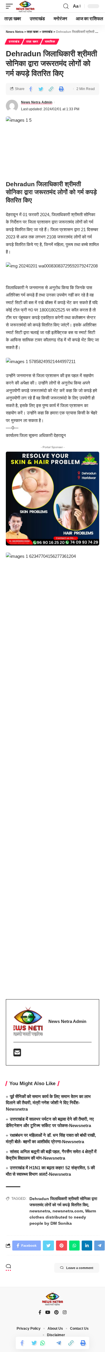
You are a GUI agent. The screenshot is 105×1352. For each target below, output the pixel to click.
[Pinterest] (56, 1313)
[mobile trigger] (11, 6)
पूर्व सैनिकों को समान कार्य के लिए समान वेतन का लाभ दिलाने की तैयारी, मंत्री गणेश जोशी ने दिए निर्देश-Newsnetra (48, 1103)
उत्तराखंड (14, 41)
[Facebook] (39, 1313)
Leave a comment (79, 1268)
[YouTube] (47, 1313)
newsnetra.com (67, 1211)
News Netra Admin (36, 102)
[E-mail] (17, 1054)
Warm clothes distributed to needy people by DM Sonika (62, 1217)
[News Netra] (25, 6)
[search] (66, 6)
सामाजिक (50, 41)
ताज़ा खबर (32, 41)
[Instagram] (65, 1313)
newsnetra (39, 1211)
